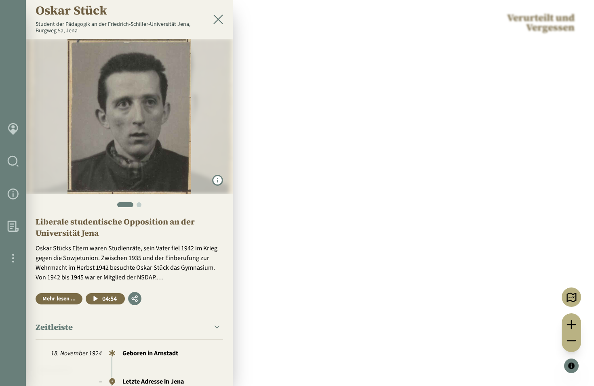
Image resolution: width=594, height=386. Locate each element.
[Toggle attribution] (571, 366)
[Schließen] (218, 19)
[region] (297, 193)
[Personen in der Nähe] (571, 297)
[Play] (95, 298)
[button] (129, 327)
